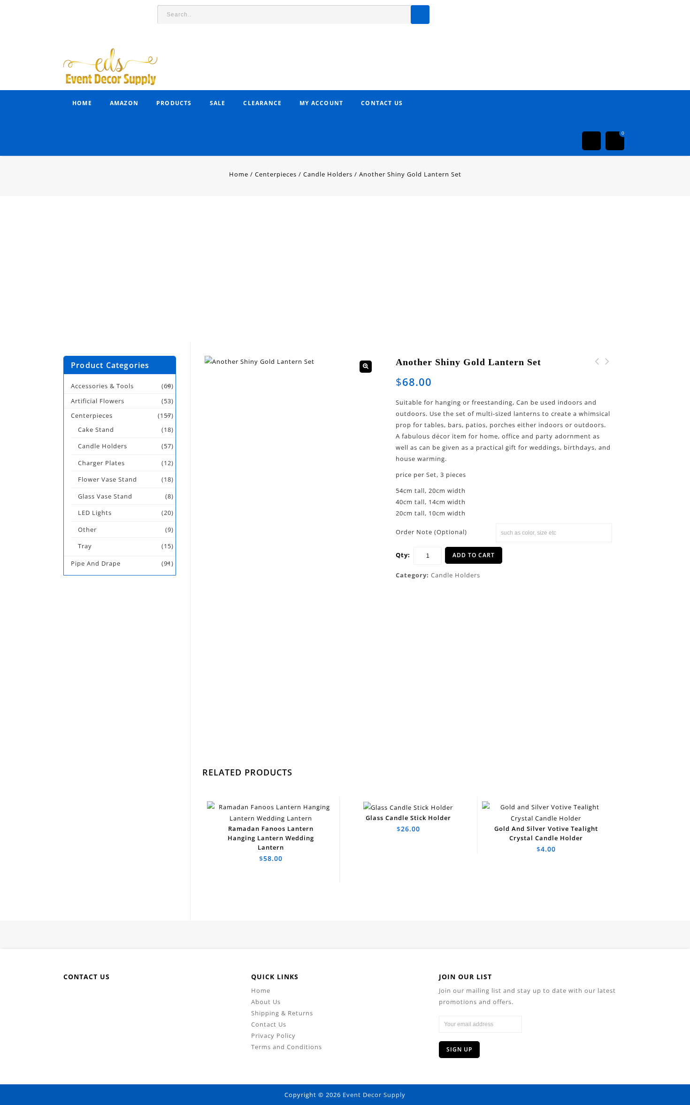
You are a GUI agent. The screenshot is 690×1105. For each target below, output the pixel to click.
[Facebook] (99, 999)
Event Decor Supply (374, 1094)
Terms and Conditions (286, 1047)
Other (87, 529)
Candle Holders (328, 174)
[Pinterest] (163, 999)
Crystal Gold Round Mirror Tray (597, 373)
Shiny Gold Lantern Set (607, 367)
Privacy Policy (273, 1035)
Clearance (262, 103)
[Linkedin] (142, 999)
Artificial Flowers (97, 401)
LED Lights (95, 512)
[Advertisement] (281, 276)
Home (82, 103)
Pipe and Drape (96, 563)
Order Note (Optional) (431, 532)
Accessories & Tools (102, 386)
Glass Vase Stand (105, 496)
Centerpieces (276, 174)
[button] (366, 367)
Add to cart (473, 555)
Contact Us (382, 103)
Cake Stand (96, 429)
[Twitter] (121, 999)
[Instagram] (205, 999)
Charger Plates (101, 463)
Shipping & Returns (282, 1013)
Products (174, 103)
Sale (218, 103)
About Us (266, 1002)
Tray (85, 546)
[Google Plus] (184, 999)
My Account (321, 103)
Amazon (124, 103)
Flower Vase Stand (107, 479)
